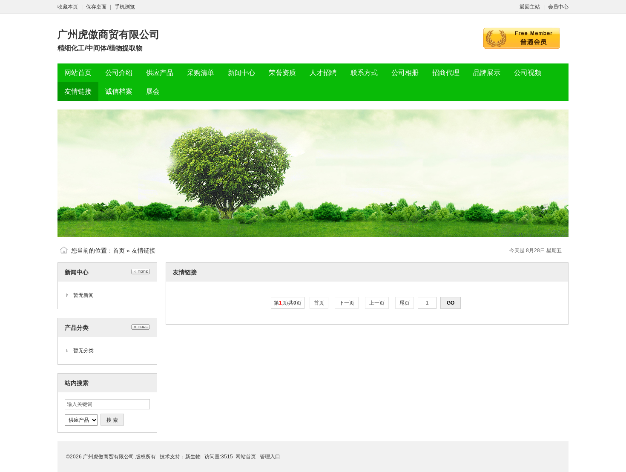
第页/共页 (288, 303)
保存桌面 (96, 7)
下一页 (347, 303)
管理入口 (270, 457)
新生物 (193, 457)
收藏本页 (67, 7)
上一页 (377, 303)
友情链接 (143, 250)
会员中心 (558, 7)
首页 (119, 250)
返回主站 (530, 7)
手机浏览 (125, 7)
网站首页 (245, 457)
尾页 (404, 303)
